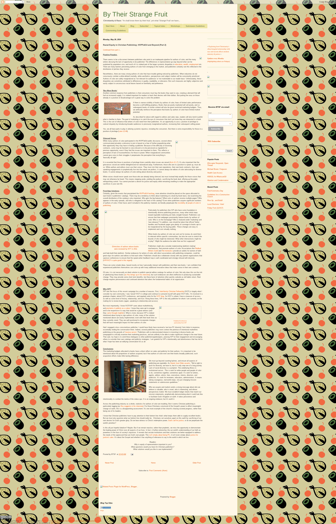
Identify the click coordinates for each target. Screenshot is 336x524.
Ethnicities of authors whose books (125, 247)
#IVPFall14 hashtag (146, 193)
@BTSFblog (55, 523)
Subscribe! (144, 26)
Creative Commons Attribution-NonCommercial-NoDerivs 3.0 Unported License (71, 521)
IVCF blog (160, 296)
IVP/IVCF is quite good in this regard (118, 260)
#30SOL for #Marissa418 (216, 177)
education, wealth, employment (187, 64)
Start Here (110, 26)
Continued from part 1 (111, 50)
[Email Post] (131, 454)
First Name (219, 120)
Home (153, 463)
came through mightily (115, 313)
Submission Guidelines (195, 26)
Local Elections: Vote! (215, 204)
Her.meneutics (167, 251)
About (122, 26)
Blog (132, 26)
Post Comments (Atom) (158, 471)
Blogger (172, 497)
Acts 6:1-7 (174, 162)
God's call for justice (176, 420)
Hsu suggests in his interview (132, 406)
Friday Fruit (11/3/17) (215, 208)
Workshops (175, 26)
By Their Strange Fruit (135, 14)
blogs (102, 510)
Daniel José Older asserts (180, 363)
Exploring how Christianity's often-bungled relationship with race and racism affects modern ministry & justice (218, 50)
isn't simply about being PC (159, 435)
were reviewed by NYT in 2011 (125, 249)
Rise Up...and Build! (215, 200)
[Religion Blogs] (105, 508)
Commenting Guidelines (116, 30)
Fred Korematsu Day (215, 191)
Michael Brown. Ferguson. (217, 169)
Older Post (197, 463)
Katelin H (23, 521)
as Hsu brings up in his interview (137, 275)
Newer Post (109, 463)
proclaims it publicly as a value (118, 308)
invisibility (181, 203)
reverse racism (130, 332)
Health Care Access (214, 173)
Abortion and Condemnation (217, 180)
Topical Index (159, 26)
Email (219, 113)
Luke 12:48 (123, 131)
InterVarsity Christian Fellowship (172, 291)
